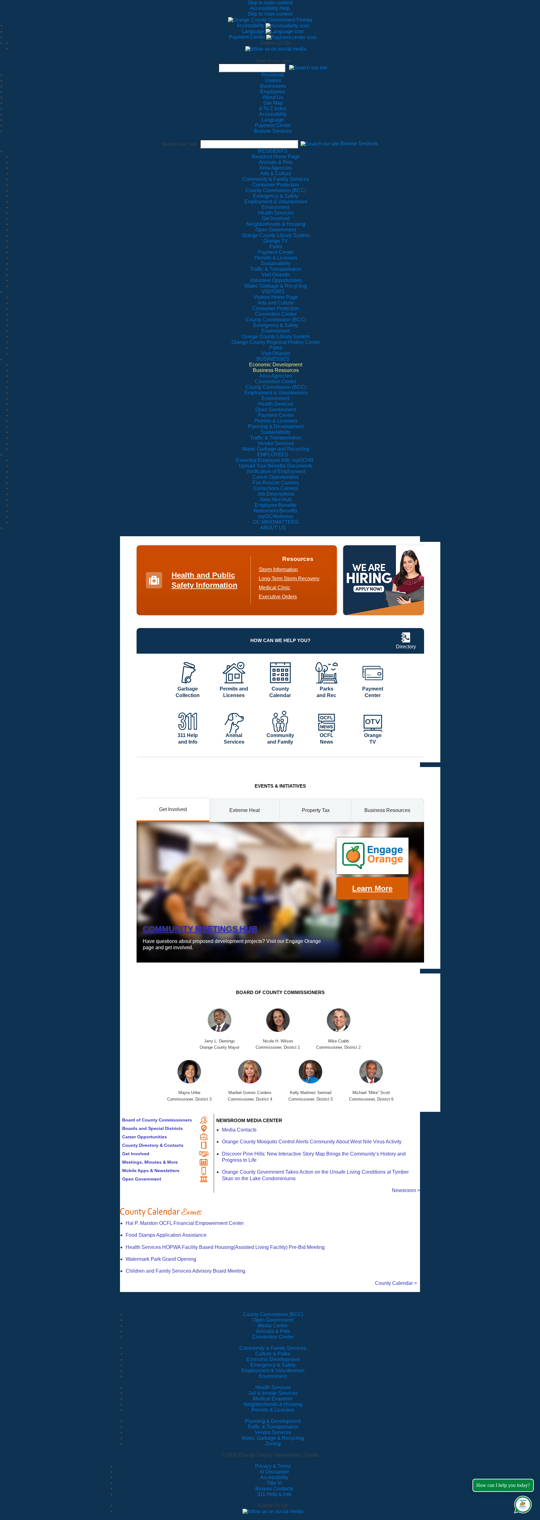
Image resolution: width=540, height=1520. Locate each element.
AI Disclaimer (274, 1471)
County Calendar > (396, 1283)
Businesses (273, 86)
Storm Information (278, 569)
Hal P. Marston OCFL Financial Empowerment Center (185, 1223)
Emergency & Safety (273, 1365)
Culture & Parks (272, 1353)
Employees (272, 91)
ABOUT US (273, 527)
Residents (273, 74)
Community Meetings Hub (200, 928)
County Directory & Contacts (152, 1145)
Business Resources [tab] (387, 810)
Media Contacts (239, 1129)
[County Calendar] (270, 1212)
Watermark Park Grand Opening (161, 1259)
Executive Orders (278, 596)
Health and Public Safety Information (205, 580)
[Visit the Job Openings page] (383, 580)
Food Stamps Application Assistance (166, 1235)
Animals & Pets (273, 1331)
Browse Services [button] (359, 143)
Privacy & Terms (273, 1466)
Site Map (273, 103)
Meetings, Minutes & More (150, 1162)
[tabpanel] (280, 892)
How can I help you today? (503, 1485)
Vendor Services (273, 1432)
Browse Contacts (274, 1488)
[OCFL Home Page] (270, 19)
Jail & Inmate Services (273, 1393)
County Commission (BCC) (273, 1314)
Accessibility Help (270, 8)
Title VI (274, 1483)
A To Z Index (273, 108)
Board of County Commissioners (157, 1119)
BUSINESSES (273, 359)
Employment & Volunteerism (273, 1370)
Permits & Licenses (273, 1410)
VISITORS (273, 291)
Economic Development (272, 1359)
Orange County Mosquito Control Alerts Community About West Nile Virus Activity (312, 1141)
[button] (308, 67)
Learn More (372, 888)
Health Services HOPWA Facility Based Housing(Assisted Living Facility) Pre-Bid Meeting (225, 1247)
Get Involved (135, 1153)
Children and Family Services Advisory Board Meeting (185, 1271)
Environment (273, 1376)
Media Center (273, 1325)
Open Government (141, 1178)
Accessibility (251, 25)
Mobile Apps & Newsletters (150, 1170)
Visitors (273, 80)
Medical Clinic (274, 587)
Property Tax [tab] (316, 810)
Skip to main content (270, 2)
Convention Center (273, 1336)
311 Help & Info (274, 1494)
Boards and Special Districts (152, 1128)
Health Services (273, 1387)
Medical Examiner (273, 1398)
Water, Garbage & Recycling (273, 1438)
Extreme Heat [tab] (244, 810)
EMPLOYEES (272, 454)
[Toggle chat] (522, 1503)
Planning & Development (273, 1421)
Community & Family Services (275, 179)
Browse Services (273, 131)
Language (254, 31)
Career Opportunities (144, 1136)
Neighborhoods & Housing (272, 1404)
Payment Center (247, 37)
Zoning (273, 1443)
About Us (272, 97)
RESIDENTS (273, 151)
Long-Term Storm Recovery (289, 578)
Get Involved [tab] (173, 809)
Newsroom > (406, 1190)
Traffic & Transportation (272, 1426)
